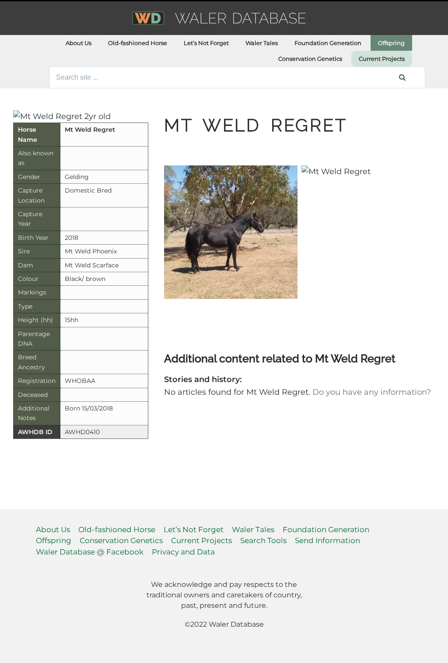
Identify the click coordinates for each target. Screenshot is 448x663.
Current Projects (382, 58)
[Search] (402, 77)
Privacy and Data (183, 551)
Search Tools (263, 540)
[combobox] (237, 77)
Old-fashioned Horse (137, 42)
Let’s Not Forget (206, 42)
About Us (78, 42)
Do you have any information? (371, 392)
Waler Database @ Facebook (90, 551)
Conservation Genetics (310, 58)
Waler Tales (261, 42)
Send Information (327, 540)
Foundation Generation (327, 42)
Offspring (391, 42)
